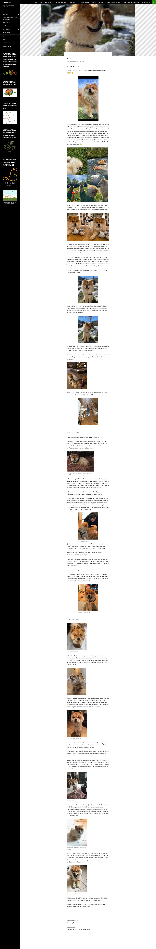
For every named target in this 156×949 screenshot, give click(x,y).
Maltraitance (6, 32)
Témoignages (6, 22)
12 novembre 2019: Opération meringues (78, 928)
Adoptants (73, 2)
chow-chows (6, 10)
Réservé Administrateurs (113, 2)
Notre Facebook (7, 46)
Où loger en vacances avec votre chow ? (10, 18)
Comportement (7, 29)
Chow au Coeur (8, 2)
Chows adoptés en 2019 (74, 55)
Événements (6, 14)
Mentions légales (145, 2)
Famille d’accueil (84, 2)
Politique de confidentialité (131, 2)
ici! (89, 906)
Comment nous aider (97, 2)
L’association (48, 2)
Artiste (4, 36)
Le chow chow (39, 2)
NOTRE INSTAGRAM (7, 42)
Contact (5, 39)
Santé (4, 26)
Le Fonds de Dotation (61, 2)
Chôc (82, 61)
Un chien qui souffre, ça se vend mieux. (77, 922)
